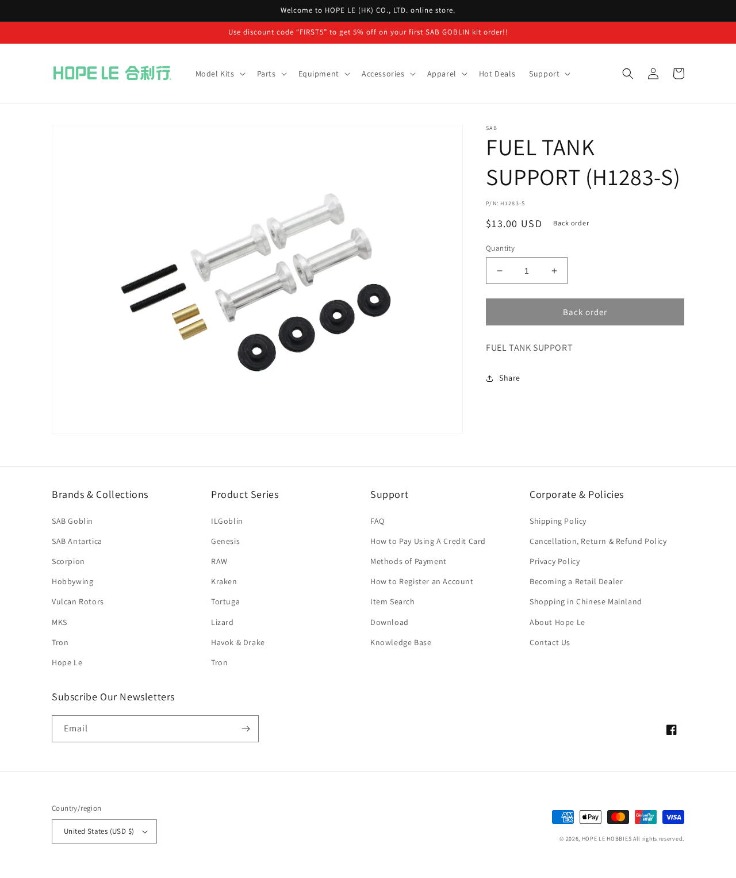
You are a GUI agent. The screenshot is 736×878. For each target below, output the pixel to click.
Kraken (224, 581)
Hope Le (67, 662)
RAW (219, 561)
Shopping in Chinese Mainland (586, 601)
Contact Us (550, 642)
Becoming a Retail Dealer (576, 581)
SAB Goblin (72, 521)
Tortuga (225, 601)
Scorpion (68, 561)
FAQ (377, 521)
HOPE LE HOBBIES (607, 838)
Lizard (222, 622)
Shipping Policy (558, 521)
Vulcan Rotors (78, 601)
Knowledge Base (400, 642)
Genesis (225, 541)
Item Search (392, 601)
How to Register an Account (422, 581)
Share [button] (509, 378)
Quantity (500, 248)
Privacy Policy (555, 561)
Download (389, 622)
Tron (60, 642)
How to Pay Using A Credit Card (428, 541)
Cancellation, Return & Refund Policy (598, 541)
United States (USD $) (99, 831)
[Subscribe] (245, 728)
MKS (59, 622)
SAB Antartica (77, 541)
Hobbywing (72, 581)
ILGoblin (227, 521)
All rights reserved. (658, 838)
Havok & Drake (238, 642)
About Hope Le (557, 622)
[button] (219, 74)
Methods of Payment (408, 561)
